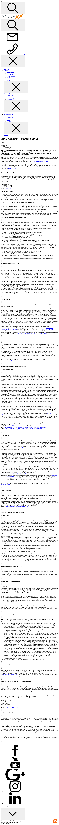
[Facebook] (15, 756)
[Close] (16, 87)
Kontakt (6, 135)
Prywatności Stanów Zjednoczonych (31, 447)
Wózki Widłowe (11, 74)
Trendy (5, 113)
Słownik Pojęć (10, 99)
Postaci (8, 120)
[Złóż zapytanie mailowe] (12, 42)
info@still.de (8, 188)
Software (9, 77)
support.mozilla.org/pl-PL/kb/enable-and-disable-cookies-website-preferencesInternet (25, 427)
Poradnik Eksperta (11, 98)
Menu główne (10, 72)
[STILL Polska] (13, 18)
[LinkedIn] (15, 803)
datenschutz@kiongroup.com (10, 674)
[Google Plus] (15, 779)
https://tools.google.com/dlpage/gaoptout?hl (15, 473)
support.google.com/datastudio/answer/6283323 (16, 506)
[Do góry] (13, 814)
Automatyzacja (10, 79)
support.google (12, 425)
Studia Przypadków (8, 114)
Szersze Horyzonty (8, 115)
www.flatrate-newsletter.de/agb (45, 329)
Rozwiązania (7, 70)
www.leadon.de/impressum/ (11, 360)
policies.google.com (5, 484)
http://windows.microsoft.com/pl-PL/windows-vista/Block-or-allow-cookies (23, 428)
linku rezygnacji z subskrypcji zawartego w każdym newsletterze (31, 333)
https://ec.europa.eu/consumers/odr (39, 161)
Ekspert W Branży (8, 94)
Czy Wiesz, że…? (11, 121)
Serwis (8, 80)
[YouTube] (15, 768)
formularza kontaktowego (14, 168)
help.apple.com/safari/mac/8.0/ (11, 430)
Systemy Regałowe (11, 76)
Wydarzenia (6, 69)
